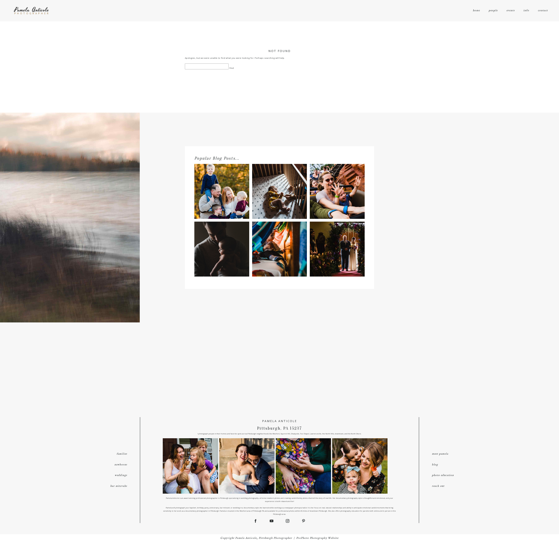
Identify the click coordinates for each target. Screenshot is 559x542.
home (476, 10)
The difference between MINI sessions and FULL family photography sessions (221, 186)
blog (435, 464)
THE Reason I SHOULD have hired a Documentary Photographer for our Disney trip (337, 186)
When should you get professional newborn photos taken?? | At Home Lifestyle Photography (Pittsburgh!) (221, 244)
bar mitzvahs (118, 486)
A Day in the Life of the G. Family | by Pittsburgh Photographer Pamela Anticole (279, 244)
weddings (121, 475)
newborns (120, 464)
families (122, 454)
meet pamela (440, 454)
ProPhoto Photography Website (317, 538)
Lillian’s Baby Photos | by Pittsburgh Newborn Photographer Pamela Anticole (279, 186)
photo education (443, 475)
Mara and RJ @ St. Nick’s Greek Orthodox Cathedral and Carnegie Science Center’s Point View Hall (337, 244)
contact (543, 10)
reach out (438, 486)
